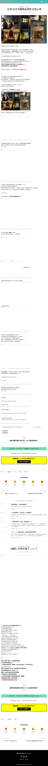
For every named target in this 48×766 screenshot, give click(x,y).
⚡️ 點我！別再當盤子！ (24, 461)
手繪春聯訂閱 (32, 448)
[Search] (43, 2)
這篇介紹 (34, 453)
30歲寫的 (24, 12)
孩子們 (32, 12)
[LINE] (26, 756)
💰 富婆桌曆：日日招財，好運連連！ (21, 512)
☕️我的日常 (21, 6)
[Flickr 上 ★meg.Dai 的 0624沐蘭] (15, 101)
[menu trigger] (45, 2)
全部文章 (27, 6)
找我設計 (37, 448)
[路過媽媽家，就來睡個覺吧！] (5, 506)
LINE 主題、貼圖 (19, 448)
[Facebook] (22, 756)
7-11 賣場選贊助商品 (26, 448)
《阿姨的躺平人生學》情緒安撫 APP (21, 521)
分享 (29, 12)
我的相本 (10, 668)
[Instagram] (24, 756)
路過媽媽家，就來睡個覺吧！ (19, 504)
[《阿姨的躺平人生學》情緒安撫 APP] (5, 524)
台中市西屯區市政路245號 (17, 427)
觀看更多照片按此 (5, 404)
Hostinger (19, 453)
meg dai (13, 508)
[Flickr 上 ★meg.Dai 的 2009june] (3, 652)
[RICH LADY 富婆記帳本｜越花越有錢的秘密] (5, 534)
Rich (27, 12)
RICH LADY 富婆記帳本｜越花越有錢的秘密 (23, 532)
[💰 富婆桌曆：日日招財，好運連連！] (5, 515)
